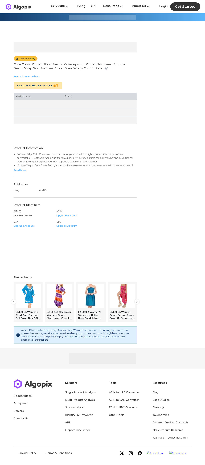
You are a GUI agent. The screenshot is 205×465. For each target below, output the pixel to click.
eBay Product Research (167, 430)
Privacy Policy (27, 453)
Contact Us (21, 418)
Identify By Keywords (79, 415)
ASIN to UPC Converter (124, 392)
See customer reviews (27, 76)
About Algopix (23, 395)
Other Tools (116, 415)
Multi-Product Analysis (80, 399)
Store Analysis (74, 407)
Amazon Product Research (170, 422)
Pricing (80, 6)
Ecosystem (21, 403)
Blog (155, 392)
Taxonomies (160, 415)
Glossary (158, 407)
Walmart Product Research (170, 437)
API (93, 6)
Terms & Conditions (59, 453)
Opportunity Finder (77, 430)
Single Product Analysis (80, 392)
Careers (19, 411)
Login (163, 6)
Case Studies (160, 399)
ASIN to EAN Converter (124, 399)
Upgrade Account (66, 215)
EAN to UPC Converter (124, 407)
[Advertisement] (102, 31)
